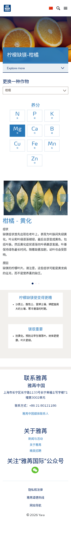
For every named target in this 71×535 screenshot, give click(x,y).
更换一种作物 (16, 82)
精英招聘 (35, 451)
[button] (7, 198)
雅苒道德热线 (35, 497)
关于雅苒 (35, 445)
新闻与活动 (35, 439)
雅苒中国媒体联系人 (35, 413)
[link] (17, 116)
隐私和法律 (35, 490)
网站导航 (35, 505)
